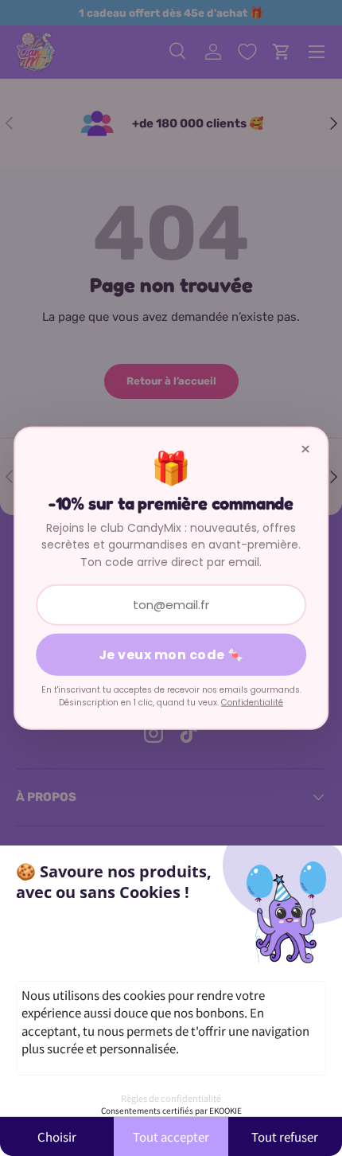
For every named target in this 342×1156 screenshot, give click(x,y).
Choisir (56, 1136)
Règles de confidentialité (171, 1098)
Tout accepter (171, 1136)
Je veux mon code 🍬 (171, 655)
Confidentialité (252, 703)
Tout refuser (284, 1136)
